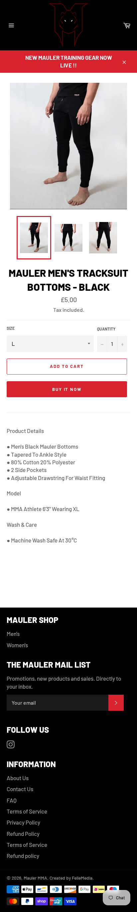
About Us (18, 777)
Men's (13, 633)
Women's (17, 645)
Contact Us (20, 788)
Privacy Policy (23, 822)
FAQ (12, 800)
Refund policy (23, 855)
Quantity (106, 328)
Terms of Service (27, 811)
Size (11, 328)
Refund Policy (23, 833)
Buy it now (67, 389)
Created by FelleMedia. (71, 878)
